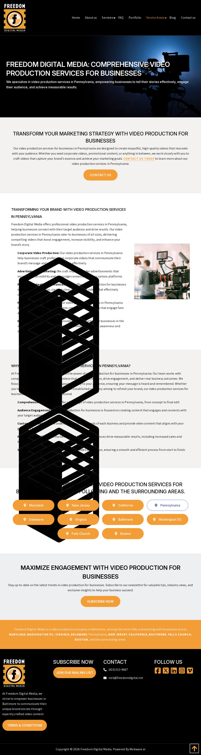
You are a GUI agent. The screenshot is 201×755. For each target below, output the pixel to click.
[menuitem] (76, 17)
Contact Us (100, 175)
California (125, 505)
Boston (125, 534)
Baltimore (125, 519)
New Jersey (81, 505)
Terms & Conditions (24, 725)
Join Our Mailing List (74, 673)
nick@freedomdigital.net (126, 678)
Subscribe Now (100, 601)
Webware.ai (137, 749)
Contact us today (138, 159)
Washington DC (170, 519)
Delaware (36, 519)
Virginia (81, 519)
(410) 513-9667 (118, 670)
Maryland (36, 505)
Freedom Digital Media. (96, 749)
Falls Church (81, 534)
